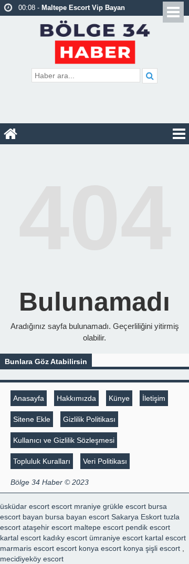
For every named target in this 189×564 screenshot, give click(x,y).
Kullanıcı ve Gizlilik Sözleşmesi (63, 440)
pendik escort (147, 527)
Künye (119, 398)
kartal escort (20, 538)
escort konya (77, 548)
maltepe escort (98, 527)
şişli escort (162, 548)
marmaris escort (27, 548)
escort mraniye (76, 506)
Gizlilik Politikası (89, 419)
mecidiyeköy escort (32, 559)
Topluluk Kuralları (41, 461)
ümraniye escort (116, 538)
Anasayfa (28, 398)
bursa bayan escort (77, 517)
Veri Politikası (105, 461)
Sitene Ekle (31, 419)
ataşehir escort (47, 527)
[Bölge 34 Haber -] (95, 41)
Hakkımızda (76, 398)
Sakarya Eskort (136, 517)
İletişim (153, 398)
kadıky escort (65, 538)
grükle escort (124, 506)
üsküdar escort (24, 506)
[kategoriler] (179, 133)
